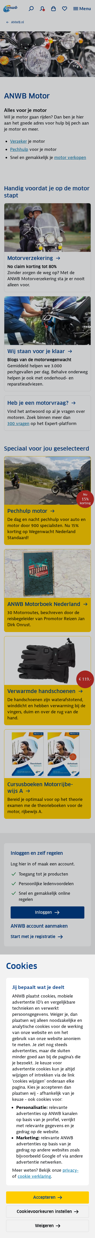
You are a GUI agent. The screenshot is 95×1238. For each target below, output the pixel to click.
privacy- (71, 1170)
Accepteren (44, 1197)
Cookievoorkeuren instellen (44, 1211)
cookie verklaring (34, 1176)
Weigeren (44, 1225)
